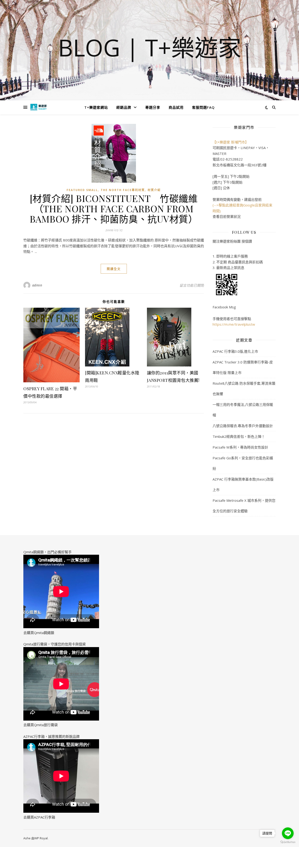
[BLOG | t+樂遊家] (38, 107)
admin (37, 285)
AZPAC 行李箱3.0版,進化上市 (235, 351)
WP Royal (41, 838)
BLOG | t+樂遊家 (149, 47)
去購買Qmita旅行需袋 (40, 724)
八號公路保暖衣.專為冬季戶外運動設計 (243, 425)
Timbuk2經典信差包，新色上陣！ (239, 436)
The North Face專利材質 (123, 190)
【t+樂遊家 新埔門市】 (231, 142)
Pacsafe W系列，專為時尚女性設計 (240, 447)
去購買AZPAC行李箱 (39, 817)
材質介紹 (154, 190)
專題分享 (152, 107)
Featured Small (82, 190)
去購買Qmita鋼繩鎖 (38, 632)
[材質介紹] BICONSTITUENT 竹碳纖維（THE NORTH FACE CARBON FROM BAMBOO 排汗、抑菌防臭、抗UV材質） (114, 208)
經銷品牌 (123, 107)
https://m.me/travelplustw (234, 324)
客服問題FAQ (203, 107)
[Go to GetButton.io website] (287, 842)
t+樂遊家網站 (96, 107)
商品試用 (176, 107)
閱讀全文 (114, 269)
